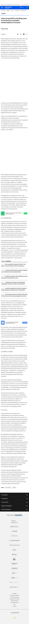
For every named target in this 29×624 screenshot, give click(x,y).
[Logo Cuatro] (14, 531)
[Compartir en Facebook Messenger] (24, 34)
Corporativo (4, 502)
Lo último (3, 10)
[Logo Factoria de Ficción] (14, 545)
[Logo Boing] (14, 549)
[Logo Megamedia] (15, 612)
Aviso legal (14, 593)
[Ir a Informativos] (8, 7)
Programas (4, 498)
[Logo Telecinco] (14, 526)
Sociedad (17, 10)
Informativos (8, 487)
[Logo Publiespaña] (14, 582)
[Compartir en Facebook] (27, 34)
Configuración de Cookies (15, 598)
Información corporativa (14, 595)
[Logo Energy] (14, 554)
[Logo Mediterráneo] (14, 587)
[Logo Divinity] (14, 536)
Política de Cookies (14, 600)
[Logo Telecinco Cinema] (14, 568)
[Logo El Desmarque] (14, 540)
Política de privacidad (14, 597)
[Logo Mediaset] (14, 516)
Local (12, 10)
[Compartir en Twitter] (21, 34)
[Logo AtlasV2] (14, 577)
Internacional (23, 10)
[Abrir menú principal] (27, 7)
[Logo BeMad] (14, 559)
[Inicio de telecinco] (1, 7)
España (8, 10)
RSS (14, 604)
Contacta (14, 606)
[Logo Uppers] (14, 563)
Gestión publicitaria (14, 602)
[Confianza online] (14, 619)
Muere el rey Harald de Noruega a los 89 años (11, 5)
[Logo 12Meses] (14, 573)
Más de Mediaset (6, 509)
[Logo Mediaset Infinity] (14, 522)
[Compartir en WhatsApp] (18, 34)
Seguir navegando (6, 505)
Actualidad (4, 495)
